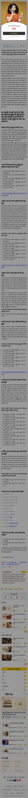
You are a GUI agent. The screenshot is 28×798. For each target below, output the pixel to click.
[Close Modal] (24, 3)
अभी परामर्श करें (14, 33)
